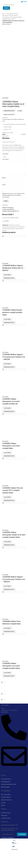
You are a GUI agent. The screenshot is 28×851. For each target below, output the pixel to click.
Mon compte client (6, 794)
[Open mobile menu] (1, 1)
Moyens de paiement (6, 800)
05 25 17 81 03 (14, 217)
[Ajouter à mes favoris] (12, 261)
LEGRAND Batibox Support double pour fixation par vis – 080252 (13, 268)
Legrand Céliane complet (8, 19)
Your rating (5, 154)
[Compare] (4, 261)
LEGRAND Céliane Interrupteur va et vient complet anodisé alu (11, 401)
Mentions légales (5, 787)
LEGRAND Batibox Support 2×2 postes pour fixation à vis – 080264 (13, 579)
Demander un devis (9, 110)
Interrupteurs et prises (12, 13)
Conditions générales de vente (8, 784)
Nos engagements (5, 781)
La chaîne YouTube (6, 818)
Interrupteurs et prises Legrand (10, 15)
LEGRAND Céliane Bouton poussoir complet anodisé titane (12, 312)
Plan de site (4, 815)
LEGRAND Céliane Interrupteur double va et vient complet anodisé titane (13, 534)
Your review (5, 159)
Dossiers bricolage (5, 812)
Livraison (3, 802)
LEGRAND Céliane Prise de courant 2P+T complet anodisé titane (12, 490)
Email (4, 184)
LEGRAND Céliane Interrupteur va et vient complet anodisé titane (11, 665)
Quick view (8, 261)
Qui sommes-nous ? (6, 779)
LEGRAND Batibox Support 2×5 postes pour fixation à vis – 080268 (13, 356)
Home (4, 13)
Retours (3, 805)
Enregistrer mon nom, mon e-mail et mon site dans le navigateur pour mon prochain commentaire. (13, 195)
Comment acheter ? (6, 797)
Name (4, 178)
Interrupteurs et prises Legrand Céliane (12, 17)
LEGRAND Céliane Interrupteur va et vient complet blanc (11, 445)
